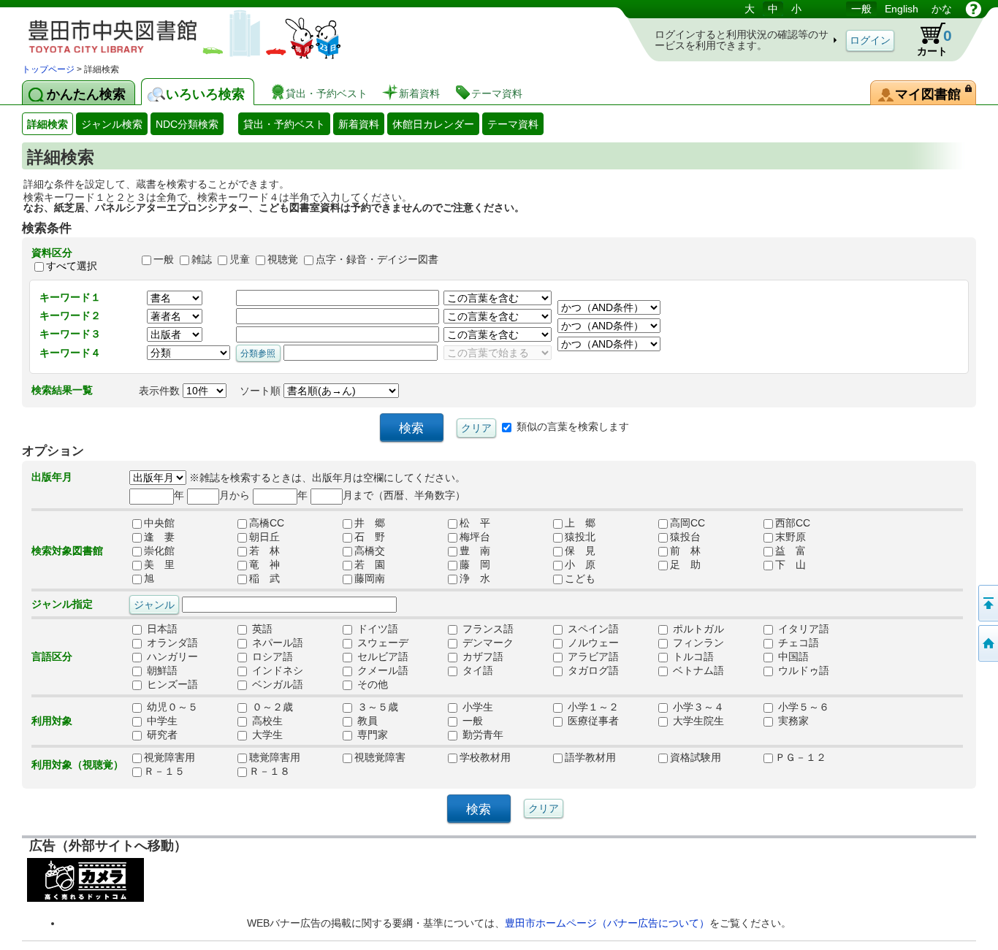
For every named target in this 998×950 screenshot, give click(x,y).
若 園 (369, 564)
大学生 (266, 734)
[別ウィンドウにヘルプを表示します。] (973, 8)
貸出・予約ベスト (284, 124)
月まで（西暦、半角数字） (404, 495)
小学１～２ (592, 707)
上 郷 (580, 523)
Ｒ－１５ (164, 771)
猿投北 (580, 537)
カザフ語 (481, 656)
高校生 (266, 721)
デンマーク (487, 642)
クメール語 (381, 670)
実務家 (792, 721)
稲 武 (264, 578)
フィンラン (697, 642)
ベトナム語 (697, 670)
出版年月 (51, 477)
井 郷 (369, 523)
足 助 (685, 564)
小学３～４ (697, 707)
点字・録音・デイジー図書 (377, 259)
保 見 (580, 550)
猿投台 (685, 537)
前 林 (685, 550)
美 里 (159, 564)
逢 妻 (159, 537)
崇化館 (159, 550)
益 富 (790, 550)
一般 (861, 9)
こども (580, 578)
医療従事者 (592, 721)
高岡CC (687, 523)
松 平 (475, 523)
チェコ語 (797, 642)
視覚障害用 (169, 757)
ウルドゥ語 (802, 670)
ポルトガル (697, 629)
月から (234, 495)
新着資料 (358, 124)
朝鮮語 (161, 670)
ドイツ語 (376, 629)
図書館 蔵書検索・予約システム (175, 31)
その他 (371, 684)
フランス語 (487, 629)
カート (934, 42)
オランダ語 (171, 642)
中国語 (792, 656)
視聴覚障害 (379, 757)
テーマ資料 (512, 124)
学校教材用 (485, 757)
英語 (261, 629)
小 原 (580, 564)
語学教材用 (590, 757)
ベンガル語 (276, 684)
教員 (366, 721)
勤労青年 (481, 734)
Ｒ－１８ (269, 771)
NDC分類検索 (187, 124)
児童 (239, 259)
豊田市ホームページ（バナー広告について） (607, 923)
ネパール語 (276, 642)
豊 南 (475, 550)
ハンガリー (171, 656)
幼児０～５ (171, 707)
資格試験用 (695, 757)
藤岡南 (369, 578)
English (901, 9)
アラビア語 (592, 656)
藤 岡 (475, 564)
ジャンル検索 (111, 124)
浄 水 (475, 578)
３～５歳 (376, 707)
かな (942, 9)
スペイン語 (592, 629)
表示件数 (161, 391)
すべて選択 (71, 266)
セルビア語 (381, 656)
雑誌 (201, 259)
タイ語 (476, 670)
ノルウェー (592, 642)
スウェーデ (381, 642)
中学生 (161, 721)
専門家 (371, 734)
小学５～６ (802, 707)
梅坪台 (475, 537)
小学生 (476, 707)
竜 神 (264, 564)
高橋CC (266, 523)
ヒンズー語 (171, 684)
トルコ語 (692, 656)
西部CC (792, 523)
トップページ (48, 69)
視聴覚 (282, 259)
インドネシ (276, 670)
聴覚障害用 (274, 757)
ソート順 (261, 391)
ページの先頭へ (987, 603)
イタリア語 (802, 629)
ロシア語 (271, 656)
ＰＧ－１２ (800, 757)
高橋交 (369, 550)
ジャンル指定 (62, 604)
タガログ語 (592, 670)
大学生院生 (697, 721)
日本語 (161, 629)
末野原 (790, 537)
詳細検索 (47, 124)
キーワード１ (70, 297)
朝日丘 (264, 537)
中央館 (159, 523)
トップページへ (987, 643)
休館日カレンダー (433, 124)
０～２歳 (271, 707)
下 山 (790, 564)
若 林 (264, 550)
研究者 (161, 734)
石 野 (369, 537)
